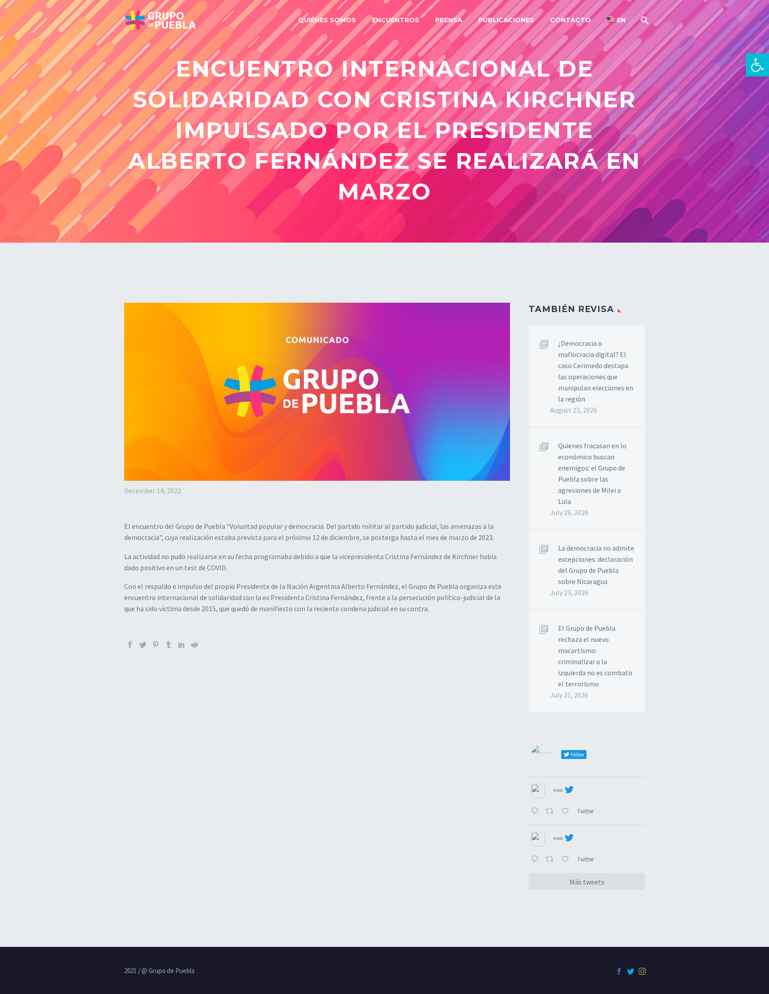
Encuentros (395, 20)
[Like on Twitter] (567, 811)
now (558, 790)
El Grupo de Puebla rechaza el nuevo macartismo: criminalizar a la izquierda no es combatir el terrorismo (595, 656)
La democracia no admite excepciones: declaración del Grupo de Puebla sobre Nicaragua (596, 565)
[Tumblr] (168, 644)
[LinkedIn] (181, 644)
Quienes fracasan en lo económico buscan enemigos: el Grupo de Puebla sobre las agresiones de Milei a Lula (592, 473)
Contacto (570, 20)
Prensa (448, 20)
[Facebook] (130, 644)
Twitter (586, 811)
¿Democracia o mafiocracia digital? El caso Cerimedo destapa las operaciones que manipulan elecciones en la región (595, 371)
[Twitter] (142, 644)
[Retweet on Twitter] (551, 811)
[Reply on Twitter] (536, 811)
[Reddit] (194, 644)
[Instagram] (642, 971)
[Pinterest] (155, 644)
